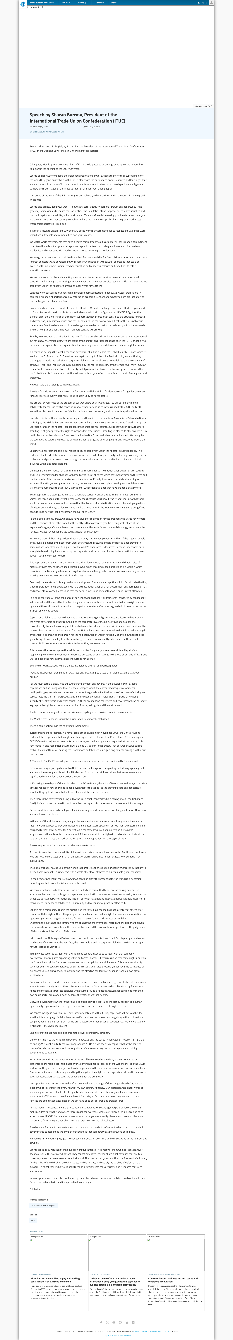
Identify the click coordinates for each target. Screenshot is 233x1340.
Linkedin (133, 1322)
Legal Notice (108, 1335)
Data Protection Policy (122, 1335)
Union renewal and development (43, 1205)
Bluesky (127, 1322)
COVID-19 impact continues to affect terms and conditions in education (176, 1271)
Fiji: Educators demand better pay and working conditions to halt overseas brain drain (58, 1268)
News (33, 1220)
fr (203, 3)
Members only (211, 2)
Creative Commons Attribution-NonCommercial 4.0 (152, 1331)
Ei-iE (23, 4)
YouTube (114, 1322)
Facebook (101, 1322)
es (206, 3)
